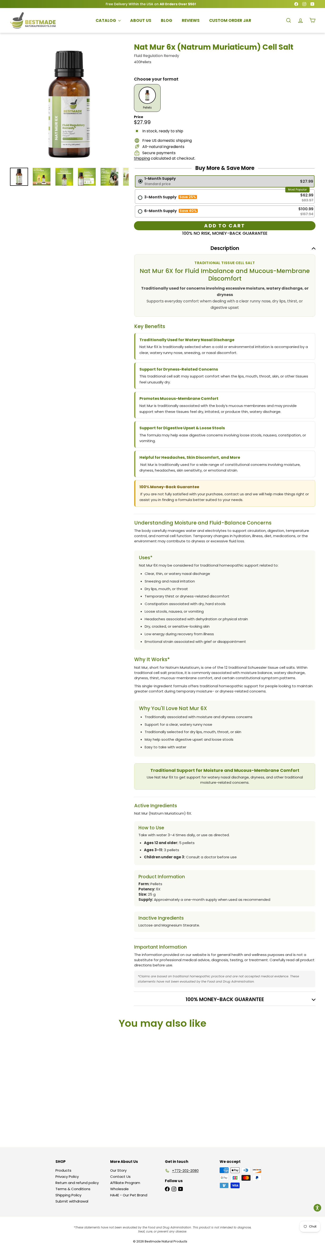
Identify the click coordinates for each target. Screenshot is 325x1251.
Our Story (118, 1170)
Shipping (142, 158)
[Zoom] (69, 104)
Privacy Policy (67, 1176)
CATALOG (106, 20)
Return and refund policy (77, 1182)
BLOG (166, 20)
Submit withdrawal (71, 1201)
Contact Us (120, 1176)
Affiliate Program (125, 1182)
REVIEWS (191, 20)
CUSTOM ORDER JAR (230, 20)
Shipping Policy (68, 1195)
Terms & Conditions (72, 1188)
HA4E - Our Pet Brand (128, 1195)
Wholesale (119, 1188)
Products (63, 1170)
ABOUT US (140, 20)
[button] (317, 1208)
